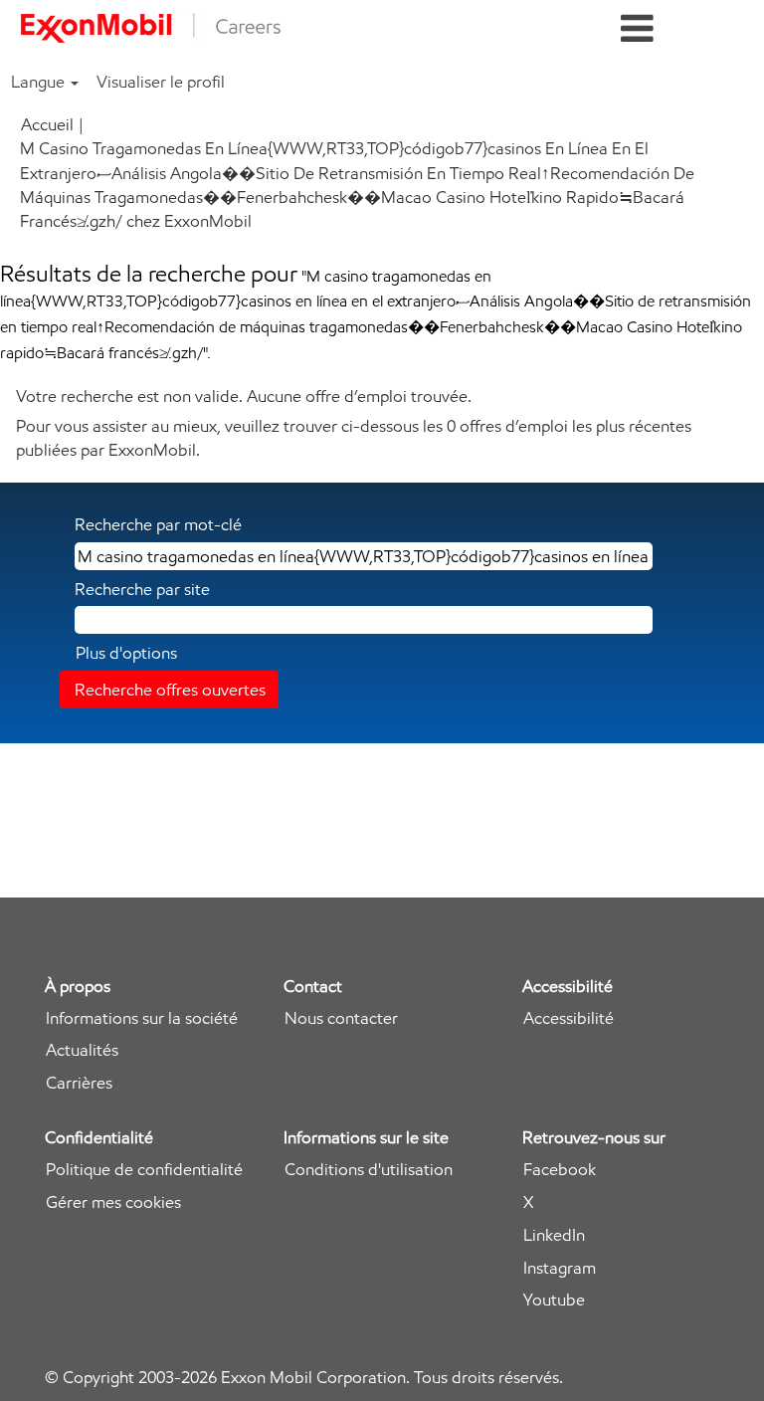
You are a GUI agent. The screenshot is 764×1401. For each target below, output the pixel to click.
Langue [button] (40, 82)
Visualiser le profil (160, 82)
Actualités (82, 1050)
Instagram (559, 1268)
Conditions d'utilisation (369, 1169)
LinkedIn (554, 1235)
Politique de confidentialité (144, 1169)
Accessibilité (568, 1018)
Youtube (554, 1300)
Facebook (559, 1169)
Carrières (79, 1083)
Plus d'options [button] (126, 653)
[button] (636, 29)
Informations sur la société (142, 1018)
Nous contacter (341, 1018)
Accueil (47, 124)
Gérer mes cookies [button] (113, 1202)
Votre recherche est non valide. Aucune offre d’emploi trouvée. (244, 396)
